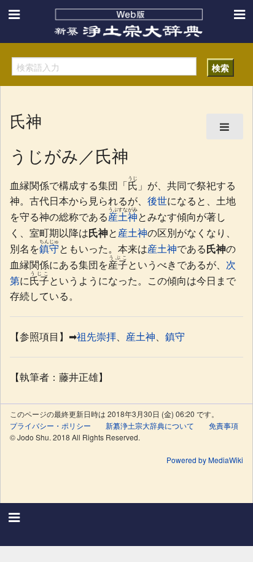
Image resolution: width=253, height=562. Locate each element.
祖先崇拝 (96, 336)
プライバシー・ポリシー (50, 425)
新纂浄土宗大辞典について (150, 425)
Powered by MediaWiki (204, 460)
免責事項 (223, 425)
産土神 (123, 216)
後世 (157, 200)
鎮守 (49, 248)
